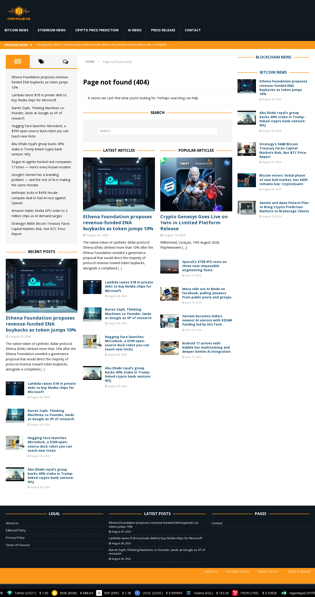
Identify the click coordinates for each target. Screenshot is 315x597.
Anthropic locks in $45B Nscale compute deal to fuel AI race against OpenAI (39, 197)
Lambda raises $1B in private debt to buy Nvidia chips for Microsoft (129, 286)
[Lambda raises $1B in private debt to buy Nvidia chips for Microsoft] (92, 287)
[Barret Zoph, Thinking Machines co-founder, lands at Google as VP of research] (92, 314)
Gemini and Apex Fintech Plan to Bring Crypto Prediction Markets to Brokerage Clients (284, 207)
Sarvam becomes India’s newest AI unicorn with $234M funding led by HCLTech (207, 320)
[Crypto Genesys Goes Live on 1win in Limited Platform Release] (196, 184)
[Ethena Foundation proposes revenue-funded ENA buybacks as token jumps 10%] (119, 184)
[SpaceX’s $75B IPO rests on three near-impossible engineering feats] (169, 267)
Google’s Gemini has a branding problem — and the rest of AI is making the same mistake (41, 179)
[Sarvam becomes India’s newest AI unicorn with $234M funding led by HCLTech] (169, 321)
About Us (12, 523)
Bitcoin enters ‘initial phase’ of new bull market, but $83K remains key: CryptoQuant (283, 179)
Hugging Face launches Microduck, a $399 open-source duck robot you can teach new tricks (127, 343)
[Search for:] (158, 131)
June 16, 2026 (193, 302)
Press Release (163, 30)
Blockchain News (273, 57)
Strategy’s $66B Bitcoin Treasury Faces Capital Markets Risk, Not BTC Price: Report (41, 228)
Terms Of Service (18, 545)
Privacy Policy (15, 538)
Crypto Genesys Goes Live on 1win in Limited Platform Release (194, 222)
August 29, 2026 (97, 235)
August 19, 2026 (174, 235)
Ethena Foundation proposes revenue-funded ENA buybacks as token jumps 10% (118, 222)
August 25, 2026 (272, 216)
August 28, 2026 (117, 296)
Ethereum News (52, 30)
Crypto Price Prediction (97, 30)
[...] (120, 268)
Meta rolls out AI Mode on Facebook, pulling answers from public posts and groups (207, 293)
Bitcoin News (16, 30)
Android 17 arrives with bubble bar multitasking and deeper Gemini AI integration (206, 347)
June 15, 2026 (193, 275)
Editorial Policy (16, 530)
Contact (193, 30)
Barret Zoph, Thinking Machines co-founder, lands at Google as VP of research (128, 313)
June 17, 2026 (193, 357)
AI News (135, 30)
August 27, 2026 (272, 162)
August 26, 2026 (272, 189)
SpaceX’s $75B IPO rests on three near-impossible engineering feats (204, 265)
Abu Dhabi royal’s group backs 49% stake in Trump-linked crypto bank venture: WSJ (128, 374)
